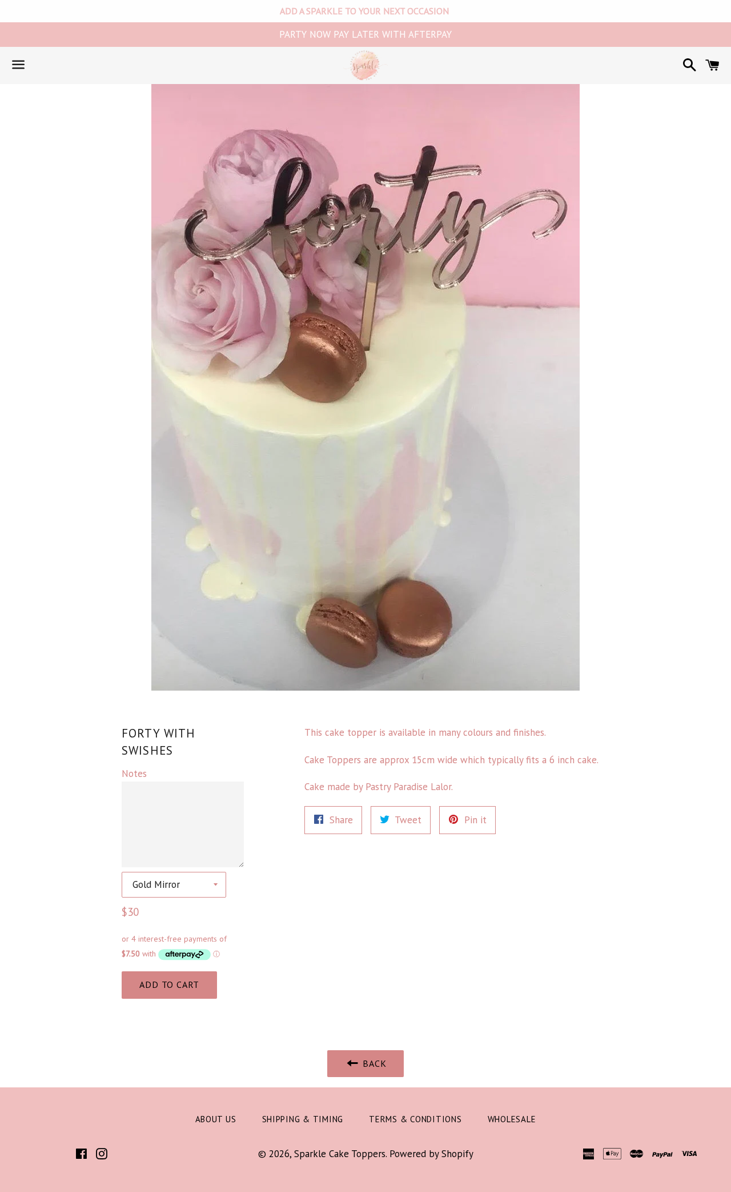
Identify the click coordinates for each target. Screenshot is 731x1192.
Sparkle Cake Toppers (339, 1153)
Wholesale (512, 1119)
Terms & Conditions (415, 1119)
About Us (215, 1119)
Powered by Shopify (431, 1153)
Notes (134, 773)
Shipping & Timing (303, 1119)
